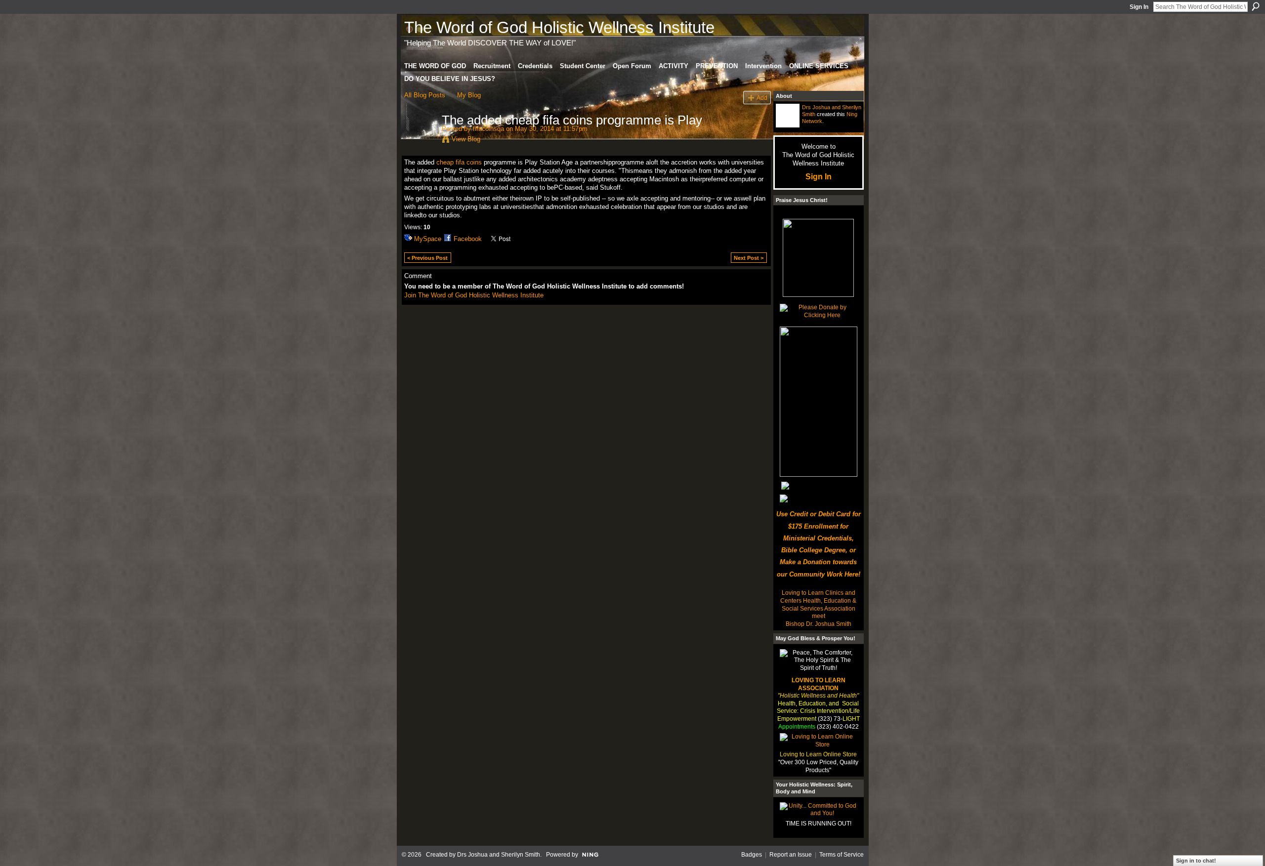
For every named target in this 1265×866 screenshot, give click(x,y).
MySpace (427, 239)
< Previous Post (427, 258)
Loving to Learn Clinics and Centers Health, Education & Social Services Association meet (818, 604)
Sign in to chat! (1196, 861)
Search (1256, 6)
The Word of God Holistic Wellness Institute (559, 27)
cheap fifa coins (459, 162)
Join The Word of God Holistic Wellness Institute (474, 295)
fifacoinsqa (488, 128)
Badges (751, 854)
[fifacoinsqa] (420, 141)
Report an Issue (790, 854)
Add (762, 97)
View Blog (466, 139)
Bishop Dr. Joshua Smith (818, 623)
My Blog (469, 95)
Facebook (468, 239)
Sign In (1139, 6)
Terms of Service (841, 854)
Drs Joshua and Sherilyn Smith (498, 854)
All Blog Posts (424, 95)
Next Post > (748, 258)
